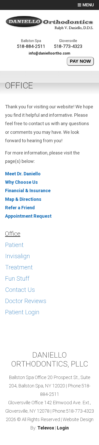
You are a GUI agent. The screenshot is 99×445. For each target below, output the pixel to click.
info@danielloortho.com (49, 53)
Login (63, 427)
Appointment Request (28, 216)
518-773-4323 (68, 46)
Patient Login (22, 312)
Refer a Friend (20, 207)
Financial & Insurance (28, 190)
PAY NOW (80, 61)
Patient (14, 245)
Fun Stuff (17, 279)
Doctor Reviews (25, 301)
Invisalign (17, 256)
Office (12, 234)
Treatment (19, 267)
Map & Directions (23, 199)
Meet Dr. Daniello (23, 173)
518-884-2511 (31, 46)
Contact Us (20, 290)
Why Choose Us (21, 182)
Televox (45, 427)
